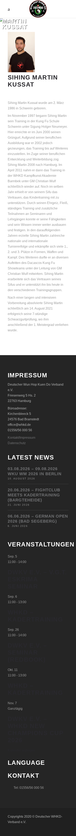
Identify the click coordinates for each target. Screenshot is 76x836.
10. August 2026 (21, 478)
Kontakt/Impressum (21, 437)
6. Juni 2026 (18, 526)
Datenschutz (17, 443)
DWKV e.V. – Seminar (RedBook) (27, 652)
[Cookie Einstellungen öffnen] (7, 831)
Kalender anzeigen (21, 750)
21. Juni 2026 (19, 504)
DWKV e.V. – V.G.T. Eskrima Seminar (37, 579)
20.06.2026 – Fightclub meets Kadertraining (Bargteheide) (34, 495)
